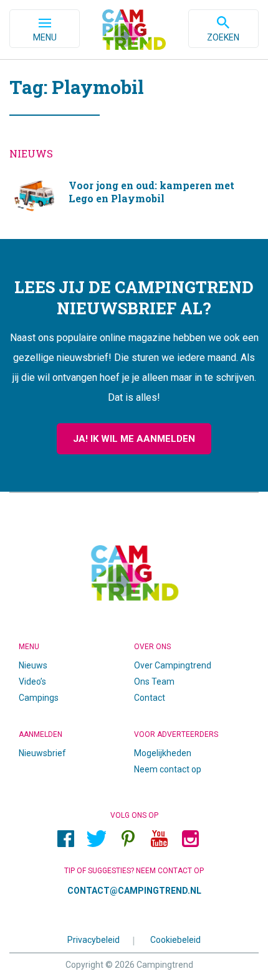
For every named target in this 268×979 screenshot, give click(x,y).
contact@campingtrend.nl (134, 891)
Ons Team (154, 681)
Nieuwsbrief (42, 753)
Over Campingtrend (172, 665)
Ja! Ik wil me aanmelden (134, 438)
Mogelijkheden (162, 753)
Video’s (32, 681)
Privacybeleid (93, 939)
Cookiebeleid (175, 939)
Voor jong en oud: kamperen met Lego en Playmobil (134, 196)
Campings (39, 698)
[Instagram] (190, 838)
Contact (149, 698)
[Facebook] (65, 838)
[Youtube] (159, 838)
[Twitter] (96, 838)
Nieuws (33, 665)
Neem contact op (167, 769)
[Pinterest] (127, 838)
